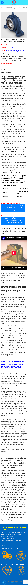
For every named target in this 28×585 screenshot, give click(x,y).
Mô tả (3, 69)
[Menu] (2, 2)
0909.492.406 (11, 582)
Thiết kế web (20, 581)
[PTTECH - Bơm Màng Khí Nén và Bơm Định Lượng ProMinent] (14, 2)
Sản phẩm (4, 7)
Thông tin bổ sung (7, 72)
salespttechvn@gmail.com (13, 540)
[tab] (14, 69)
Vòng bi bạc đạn (12, 7)
